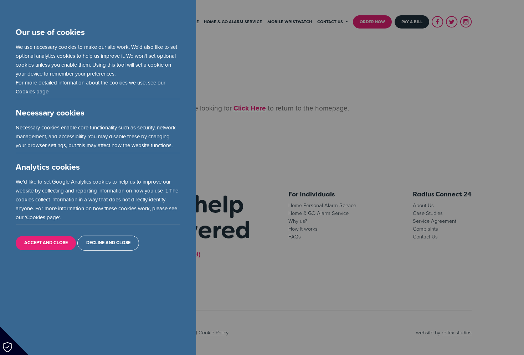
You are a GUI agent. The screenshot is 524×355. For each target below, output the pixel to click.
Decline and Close (108, 243)
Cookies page (32, 91)
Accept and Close (46, 243)
